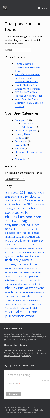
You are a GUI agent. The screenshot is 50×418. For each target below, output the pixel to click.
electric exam (21, 240)
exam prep (9, 248)
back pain (19, 209)
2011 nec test (12, 192)
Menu (44, 8)
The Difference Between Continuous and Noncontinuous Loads (27, 78)
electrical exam (13, 236)
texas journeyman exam (21, 313)
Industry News (22, 134)
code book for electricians (17, 214)
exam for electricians (33, 245)
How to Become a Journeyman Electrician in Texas (28, 67)
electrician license (18, 245)
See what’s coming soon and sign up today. (25, 354)
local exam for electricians (31, 280)
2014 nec (26, 192)
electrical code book (25, 229)
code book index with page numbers (24, 219)
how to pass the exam (28, 256)
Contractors (21, 141)
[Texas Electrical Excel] (5, 8)
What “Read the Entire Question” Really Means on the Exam (29, 103)
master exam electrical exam (24, 290)
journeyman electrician (25, 268)
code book (30, 208)
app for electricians (31, 200)
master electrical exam (17, 284)
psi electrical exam (18, 304)
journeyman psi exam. (26, 276)
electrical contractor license (22, 232)
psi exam (32, 303)
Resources (20, 137)
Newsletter (20, 159)
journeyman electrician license (16, 272)
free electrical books (23, 248)
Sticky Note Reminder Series (29, 152)
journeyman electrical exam (21, 266)
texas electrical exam (21, 309)
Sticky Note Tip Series (26, 130)
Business (19, 148)
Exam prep (20, 120)
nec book (16, 300)
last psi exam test (12, 280)
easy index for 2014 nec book (22, 227)
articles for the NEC (18, 204)
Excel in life (20, 144)
